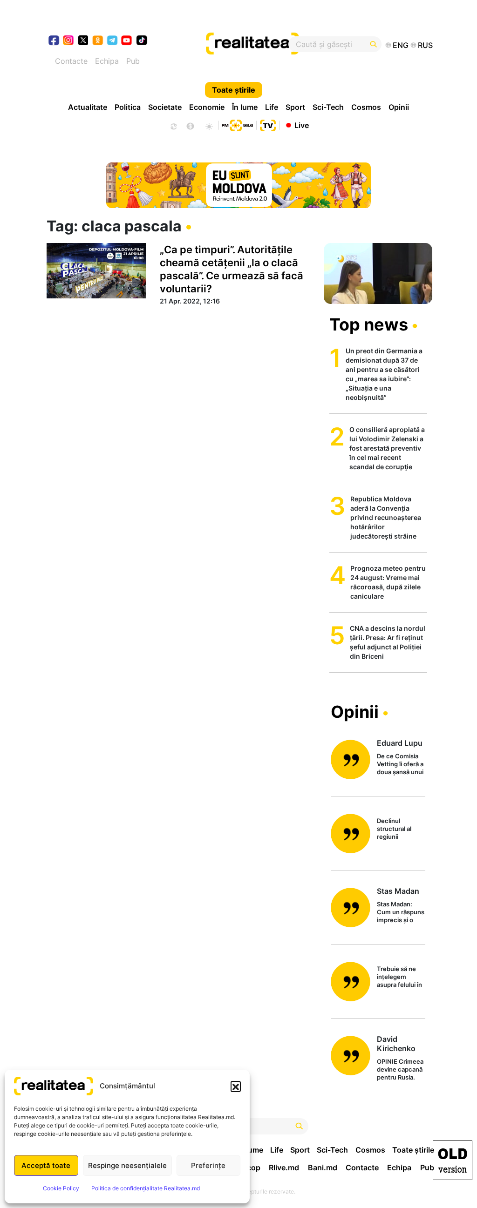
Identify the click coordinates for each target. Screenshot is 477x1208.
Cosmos (366, 107)
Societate (165, 107)
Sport (295, 107)
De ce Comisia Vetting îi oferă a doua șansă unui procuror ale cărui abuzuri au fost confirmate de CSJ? (400, 764)
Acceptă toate (45, 1165)
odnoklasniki (98, 41)
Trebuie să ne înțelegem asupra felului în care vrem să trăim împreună (399, 977)
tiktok (142, 41)
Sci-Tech (328, 107)
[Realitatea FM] (237, 124)
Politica (128, 107)
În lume (245, 107)
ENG (401, 45)
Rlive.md (284, 1167)
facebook (54, 41)
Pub (133, 61)
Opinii (398, 107)
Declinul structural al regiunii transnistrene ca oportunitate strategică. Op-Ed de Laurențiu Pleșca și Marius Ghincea (400, 829)
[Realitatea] (258, 44)
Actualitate (87, 107)
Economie (207, 107)
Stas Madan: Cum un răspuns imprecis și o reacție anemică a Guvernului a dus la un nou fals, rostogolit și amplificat (400, 912)
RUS (425, 45)
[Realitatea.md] (452, 1160)
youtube (127, 41)
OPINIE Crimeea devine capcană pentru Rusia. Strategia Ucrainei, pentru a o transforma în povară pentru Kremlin (401, 1070)
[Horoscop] (172, 125)
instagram (69, 41)
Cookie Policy (61, 1188)
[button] (235, 1086)
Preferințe (208, 1165)
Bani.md (322, 1167)
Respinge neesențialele (127, 1165)
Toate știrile (233, 89)
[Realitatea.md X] (83, 40)
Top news (368, 324)
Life (271, 107)
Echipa (107, 61)
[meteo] (209, 125)
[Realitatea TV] (268, 124)
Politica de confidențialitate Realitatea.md (145, 1188)
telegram (112, 41)
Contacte (71, 61)
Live (301, 125)
